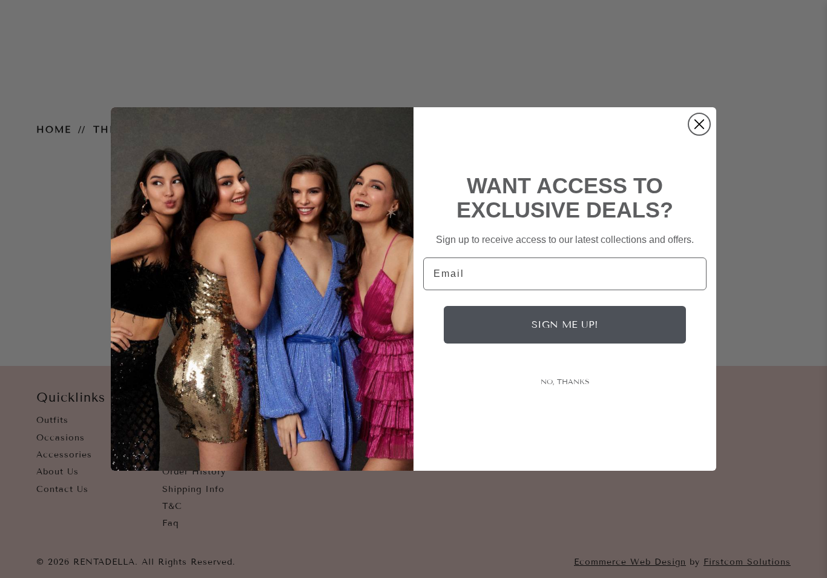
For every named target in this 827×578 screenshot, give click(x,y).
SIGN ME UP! (565, 324)
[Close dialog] (699, 124)
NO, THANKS (565, 381)
